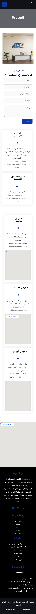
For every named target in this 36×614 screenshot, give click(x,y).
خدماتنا (18, 527)
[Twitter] (23, 508)
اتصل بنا (18, 533)
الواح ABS (18, 556)
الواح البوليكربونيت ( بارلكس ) (18, 544)
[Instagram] (18, 508)
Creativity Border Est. (18, 609)
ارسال (27, 121)
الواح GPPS (18, 550)
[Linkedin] (13, 508)
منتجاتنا (18, 524)
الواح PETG (18, 560)
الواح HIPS (18, 553)
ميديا (18, 530)
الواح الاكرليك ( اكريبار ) (18, 547)
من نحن (18, 521)
